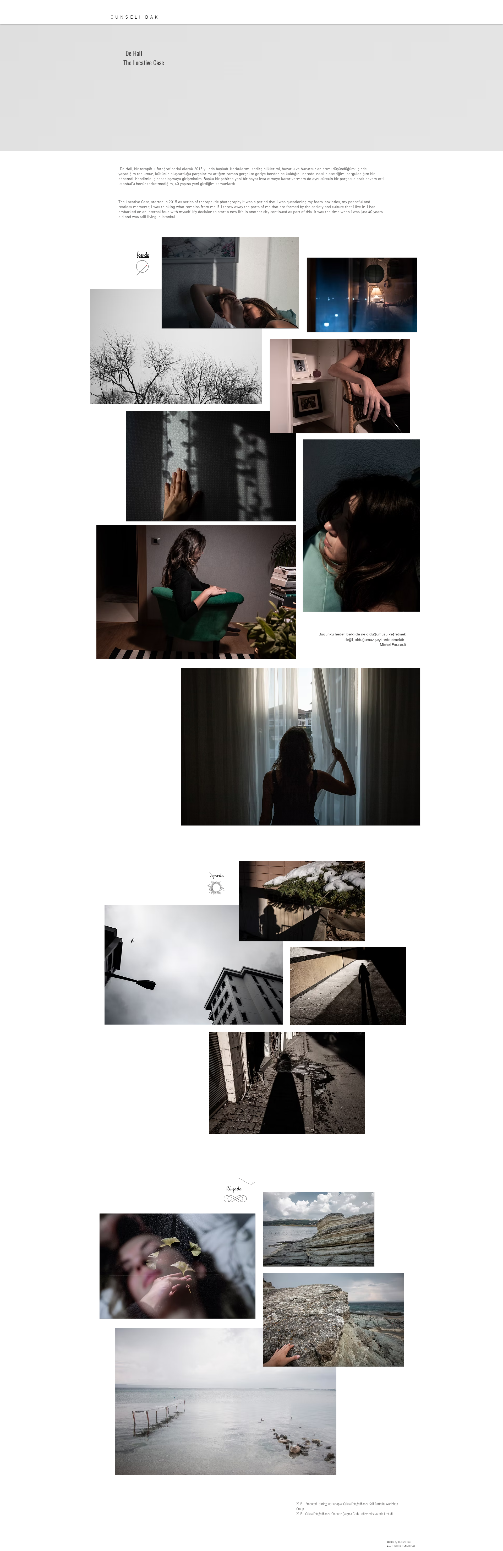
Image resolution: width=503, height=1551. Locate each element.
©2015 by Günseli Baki (399, 1542)
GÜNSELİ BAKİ (137, 17)
